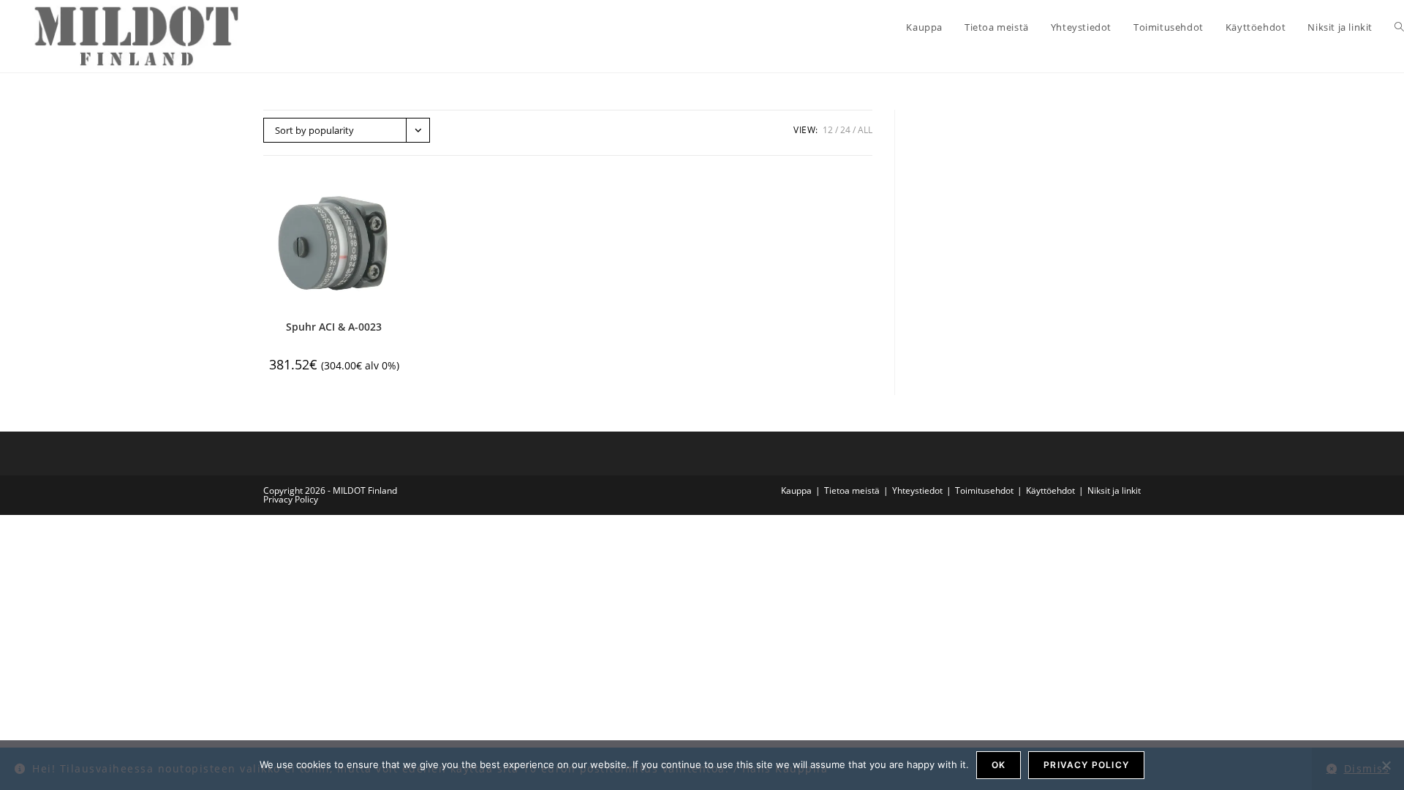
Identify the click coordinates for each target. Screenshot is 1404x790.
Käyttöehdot (1050, 490)
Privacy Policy (290, 499)
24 (845, 130)
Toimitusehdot (984, 490)
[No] (1385, 765)
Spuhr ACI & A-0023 (334, 327)
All (865, 130)
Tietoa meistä (852, 490)
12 (828, 130)
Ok (998, 764)
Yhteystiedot (917, 490)
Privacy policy (1086, 764)
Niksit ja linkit (1114, 490)
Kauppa (796, 490)
